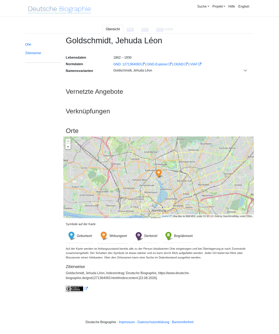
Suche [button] (202, 6)
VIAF (194, 64)
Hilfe (231, 6)
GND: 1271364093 (127, 64)
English (243, 6)
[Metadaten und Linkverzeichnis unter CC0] (77, 288)
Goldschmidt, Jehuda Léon (132, 70)
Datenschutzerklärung (153, 322)
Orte (28, 44)
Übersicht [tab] (113, 29)
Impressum (127, 322)
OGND (179, 64)
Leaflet (165, 216)
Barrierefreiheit (182, 322)
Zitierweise (33, 53)
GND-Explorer (157, 64)
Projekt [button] (217, 6)
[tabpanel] (139, 166)
